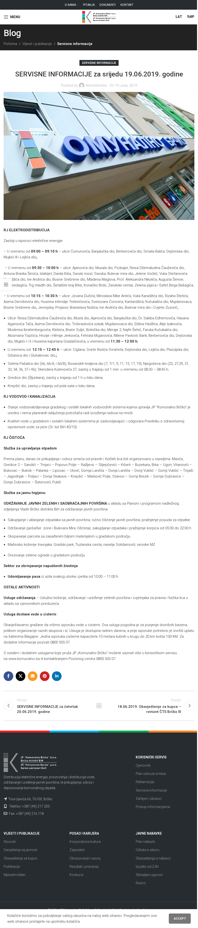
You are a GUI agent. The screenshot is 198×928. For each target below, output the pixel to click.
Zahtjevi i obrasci (149, 799)
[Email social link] (32, 676)
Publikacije (12, 866)
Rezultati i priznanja (84, 866)
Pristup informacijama (153, 807)
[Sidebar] (6, 284)
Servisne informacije (74, 44)
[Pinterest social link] (45, 676)
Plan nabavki (145, 842)
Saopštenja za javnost (20, 850)
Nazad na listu (99, 706)
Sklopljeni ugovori (149, 875)
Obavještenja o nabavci (153, 858)
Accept (180, 918)
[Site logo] (99, 17)
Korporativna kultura (85, 842)
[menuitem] (179, 17)
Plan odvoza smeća (151, 774)
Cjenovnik (143, 765)
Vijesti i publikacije (37, 44)
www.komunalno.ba (24, 659)
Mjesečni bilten (15, 875)
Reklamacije (145, 782)
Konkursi (76, 875)
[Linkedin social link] (57, 676)
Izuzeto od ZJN (147, 866)
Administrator (96, 85)
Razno (141, 883)
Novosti (10, 842)
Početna (10, 44)
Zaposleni (77, 850)
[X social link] (20, 676)
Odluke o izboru (147, 850)
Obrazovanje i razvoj (85, 858)
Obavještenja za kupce (20, 858)
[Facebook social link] (8, 676)
